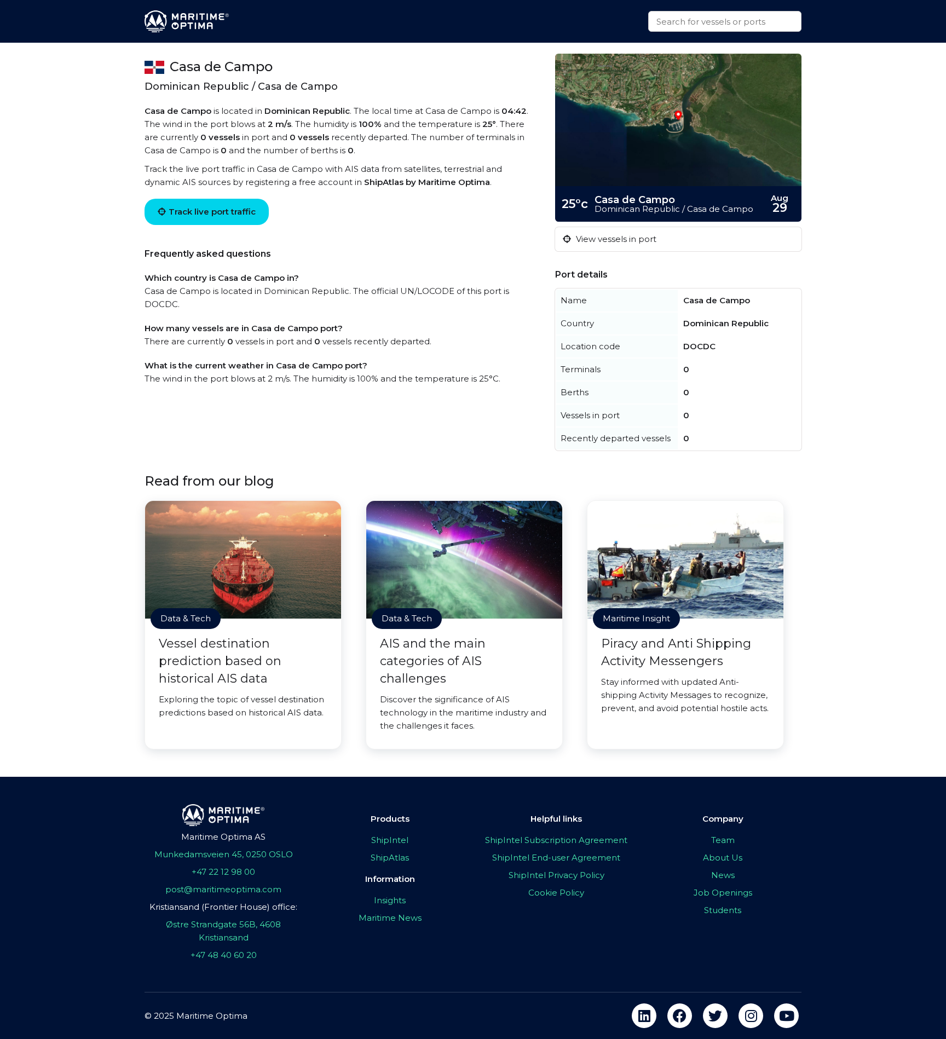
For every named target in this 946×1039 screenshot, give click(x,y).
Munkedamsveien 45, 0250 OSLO (223, 854)
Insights (390, 900)
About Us (722, 857)
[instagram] (751, 1015)
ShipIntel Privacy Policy (556, 875)
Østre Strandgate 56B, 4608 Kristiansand (223, 931)
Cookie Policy (556, 892)
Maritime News (390, 918)
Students (722, 910)
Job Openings (723, 892)
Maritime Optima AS (223, 837)
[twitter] (715, 1015)
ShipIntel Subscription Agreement (556, 840)
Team (723, 840)
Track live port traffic (212, 211)
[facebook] (679, 1015)
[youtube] (786, 1015)
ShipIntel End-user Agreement (556, 857)
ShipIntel (389, 840)
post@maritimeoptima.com (223, 889)
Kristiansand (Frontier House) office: (223, 907)
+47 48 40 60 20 (224, 955)
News (723, 875)
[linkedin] (644, 1015)
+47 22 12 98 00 (223, 872)
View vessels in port (615, 239)
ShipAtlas (390, 857)
